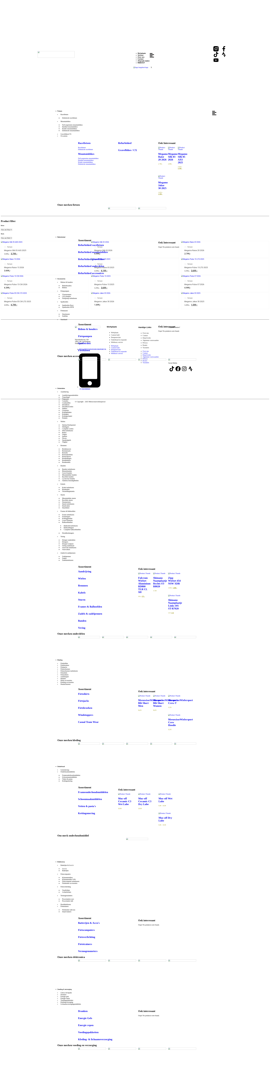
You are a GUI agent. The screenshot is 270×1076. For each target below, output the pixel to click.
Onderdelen (61, 388)
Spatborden (64, 302)
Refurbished (61, 237)
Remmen (64, 445)
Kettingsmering (67, 781)
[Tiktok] (216, 54)
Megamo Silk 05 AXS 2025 (15, 250)
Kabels (63, 484)
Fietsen (59, 111)
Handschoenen (65, 684)
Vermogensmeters (66, 895)
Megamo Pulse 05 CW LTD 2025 (17, 301)
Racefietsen (64, 114)
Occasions (64, 136)
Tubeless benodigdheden (70, 480)
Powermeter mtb (67, 901)
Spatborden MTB (68, 307)
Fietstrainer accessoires (69, 883)
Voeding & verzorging (64, 989)
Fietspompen (65, 291)
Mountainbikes (65, 121)
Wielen (63, 421)
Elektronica (61, 862)
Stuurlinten (65, 508)
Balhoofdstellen (67, 522)
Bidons (64, 287)
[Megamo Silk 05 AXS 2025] (11, 242)
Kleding (59, 660)
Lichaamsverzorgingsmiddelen (71, 1004)
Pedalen (64, 418)
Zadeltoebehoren (67, 560)
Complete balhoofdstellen (72, 529)
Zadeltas (65, 316)
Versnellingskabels (68, 491)
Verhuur (141, 55)
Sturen (63, 495)
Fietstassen (64, 311)
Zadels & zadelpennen (68, 553)
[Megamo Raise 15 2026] (10, 259)
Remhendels (66, 462)
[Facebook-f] (223, 48)
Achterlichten (66, 892)
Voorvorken (66, 549)
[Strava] (223, 54)
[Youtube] (216, 60)
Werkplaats (142, 53)
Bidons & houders (67, 282)
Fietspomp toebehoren (69, 298)
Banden (63, 466)
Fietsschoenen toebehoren (69, 671)
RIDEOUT (141, 63)
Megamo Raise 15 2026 (14, 267)
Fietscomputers (66, 874)
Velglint (64, 442)
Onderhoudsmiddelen (68, 772)
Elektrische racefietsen (69, 118)
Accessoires (61, 279)
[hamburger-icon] (152, 55)
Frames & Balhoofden (68, 511)
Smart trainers (66, 912)
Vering (63, 536)
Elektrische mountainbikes (71, 130)
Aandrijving (65, 392)
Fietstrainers (65, 906)
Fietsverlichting (66, 887)
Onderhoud (61, 766)
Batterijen (65, 871)
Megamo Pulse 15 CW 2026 (15, 284)
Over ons (141, 57)
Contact (140, 59)
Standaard (64, 319)
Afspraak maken (144, 61)
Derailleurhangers (68, 533)
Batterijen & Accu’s (67, 865)
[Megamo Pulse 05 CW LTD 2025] (14, 293)
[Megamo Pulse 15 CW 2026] (12, 276)
